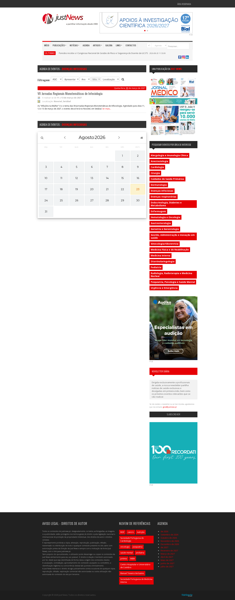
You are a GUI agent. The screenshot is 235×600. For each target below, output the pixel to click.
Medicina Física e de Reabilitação (170, 249)
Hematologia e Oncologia (165, 217)
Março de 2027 (168, 553)
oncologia (124, 546)
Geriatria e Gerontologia (165, 229)
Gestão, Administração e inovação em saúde (173, 236)
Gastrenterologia (161, 223)
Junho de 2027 (167, 563)
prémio (123, 558)
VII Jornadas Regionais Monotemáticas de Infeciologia (70, 93)
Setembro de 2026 (169, 534)
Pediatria (156, 267)
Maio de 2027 (167, 560)
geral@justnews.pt (170, 407)
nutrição (141, 532)
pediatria (140, 552)
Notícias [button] (74, 45)
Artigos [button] (96, 45)
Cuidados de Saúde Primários (167, 178)
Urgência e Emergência (164, 287)
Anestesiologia (159, 161)
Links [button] (118, 45)
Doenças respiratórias (163, 196)
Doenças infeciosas (162, 190)
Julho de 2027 (167, 566)
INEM (132, 558)
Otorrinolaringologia (162, 261)
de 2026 (164, 531)
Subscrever (173, 414)
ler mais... (106, 108)
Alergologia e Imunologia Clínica (169, 155)
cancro (131, 532)
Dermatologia (159, 184)
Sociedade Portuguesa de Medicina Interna (136, 580)
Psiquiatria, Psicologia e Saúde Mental (173, 281)
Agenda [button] (86, 45)
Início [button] (46, 45)
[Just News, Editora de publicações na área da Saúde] (70, 20)
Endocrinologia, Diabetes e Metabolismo (166, 204)
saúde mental (126, 552)
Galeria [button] (108, 45)
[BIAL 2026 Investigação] (146, 22)
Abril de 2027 (167, 556)
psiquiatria (137, 546)
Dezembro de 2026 (170, 544)
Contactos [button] (130, 45)
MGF (122, 532)
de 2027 (164, 547)
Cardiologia (157, 167)
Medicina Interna (160, 255)
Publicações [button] (59, 45)
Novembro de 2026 (170, 541)
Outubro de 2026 (169, 537)
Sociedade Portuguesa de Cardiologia (132, 539)
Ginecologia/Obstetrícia (164, 243)
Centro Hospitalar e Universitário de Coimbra (135, 566)
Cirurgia (155, 173)
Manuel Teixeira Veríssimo (132, 573)
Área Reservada (184, 4)
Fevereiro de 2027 (169, 550)
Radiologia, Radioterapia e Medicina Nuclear (171, 275)
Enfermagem (158, 211)
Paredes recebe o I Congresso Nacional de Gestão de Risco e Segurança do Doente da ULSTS (103, 53)
